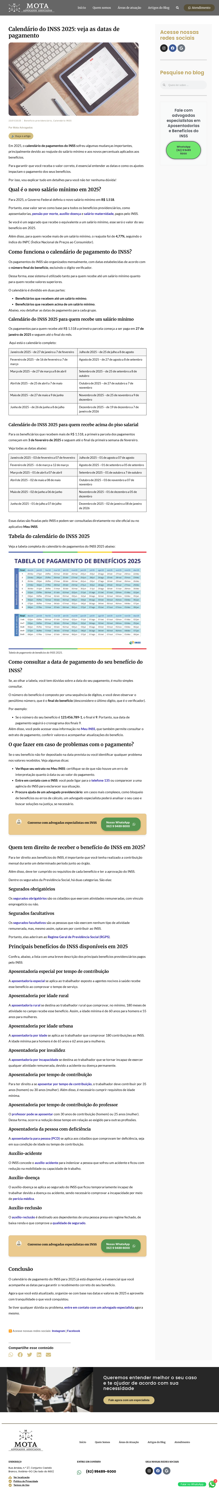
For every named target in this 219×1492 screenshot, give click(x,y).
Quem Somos (102, 1442)
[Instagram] (164, 48)
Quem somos (102, 8)
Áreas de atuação (129, 8)
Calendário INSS (62, 120)
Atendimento (182, 1442)
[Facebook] (172, 48)
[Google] (181, 48)
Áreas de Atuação (129, 1442)
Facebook (73, 1331)
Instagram (58, 1331)
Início (82, 8)
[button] (177, 7)
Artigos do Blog (158, 8)
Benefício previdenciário (38, 120)
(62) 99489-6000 (101, 1471)
